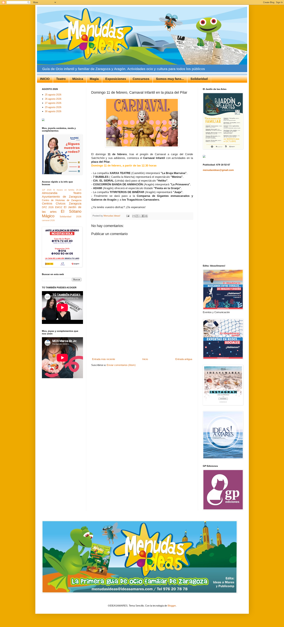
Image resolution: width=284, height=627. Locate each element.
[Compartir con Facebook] (143, 216)
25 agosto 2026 (53, 94)
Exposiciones (115, 79)
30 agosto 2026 (53, 111)
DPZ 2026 (48, 207)
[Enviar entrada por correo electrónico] (127, 216)
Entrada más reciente (103, 359)
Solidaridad (199, 79)
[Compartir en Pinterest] (146, 216)
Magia (94, 79)
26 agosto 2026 (53, 98)
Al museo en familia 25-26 (67, 190)
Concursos (141, 79)
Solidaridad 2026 (70, 216)
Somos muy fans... (170, 79)
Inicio (145, 359)
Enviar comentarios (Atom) (121, 365)
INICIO (45, 79)
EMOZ (58, 207)
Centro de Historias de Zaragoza (61, 200)
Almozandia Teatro (61, 193)
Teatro (61, 79)
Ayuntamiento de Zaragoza (61, 196)
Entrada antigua (183, 359)
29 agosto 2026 (53, 107)
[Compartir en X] (140, 216)
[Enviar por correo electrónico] (133, 216)
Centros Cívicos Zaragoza (61, 203)
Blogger (172, 605)
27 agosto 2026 (53, 103)
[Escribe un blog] (137, 216)
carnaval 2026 (48, 220)
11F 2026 (46, 190)
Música (77, 79)
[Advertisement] (142, 331)
